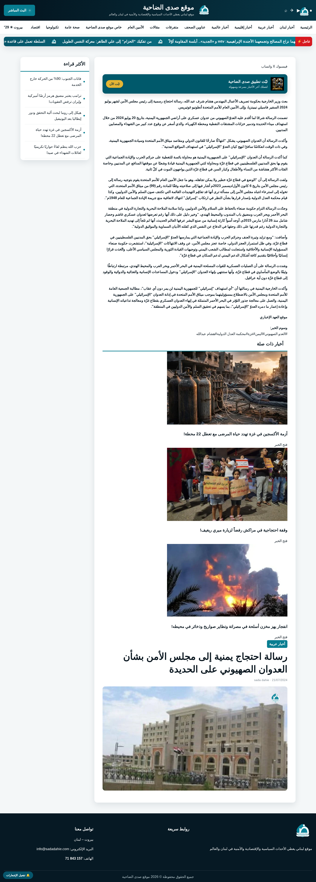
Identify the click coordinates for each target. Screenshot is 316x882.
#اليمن (260, 334)
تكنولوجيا (52, 27)
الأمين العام (136, 27)
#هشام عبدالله (206, 334)
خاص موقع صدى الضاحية (104, 27)
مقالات (155, 27)
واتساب (266, 66)
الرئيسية (306, 27)
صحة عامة (72, 27)
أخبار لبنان (287, 27)
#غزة (251, 334)
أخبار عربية (266, 27)
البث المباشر (17, 10)
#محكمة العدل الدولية (232, 334)
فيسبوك (281, 66)
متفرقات (172, 27)
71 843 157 (74, 858)
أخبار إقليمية (243, 27)
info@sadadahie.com (53, 849)
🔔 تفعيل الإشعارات (18, 875)
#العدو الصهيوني (276, 334)
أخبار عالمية (220, 27)
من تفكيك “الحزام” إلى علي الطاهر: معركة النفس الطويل (158, 41)
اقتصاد (35, 27)
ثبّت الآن (114, 84)
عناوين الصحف (195, 27)
